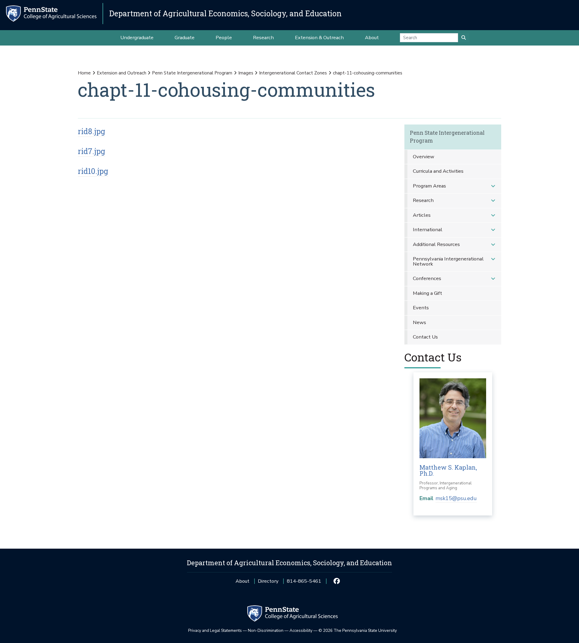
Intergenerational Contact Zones (293, 73)
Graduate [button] (185, 37)
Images (245, 73)
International (427, 229)
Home (84, 73)
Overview (423, 156)
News (419, 322)
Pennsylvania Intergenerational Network (448, 261)
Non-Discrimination (265, 630)
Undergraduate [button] (136, 37)
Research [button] (263, 37)
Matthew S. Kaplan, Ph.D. (448, 470)
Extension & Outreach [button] (319, 37)
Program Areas (429, 185)
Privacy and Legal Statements (215, 630)
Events (421, 307)
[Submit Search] (463, 37)
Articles (422, 215)
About (242, 581)
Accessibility (301, 630)
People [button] (224, 37)
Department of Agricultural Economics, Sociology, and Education (225, 13)
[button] (493, 186)
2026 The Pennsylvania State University (357, 630)
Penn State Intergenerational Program (192, 73)
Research (423, 200)
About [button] (372, 37)
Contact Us (425, 336)
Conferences (427, 278)
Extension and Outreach (121, 73)
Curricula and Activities (438, 171)
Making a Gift (427, 293)
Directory (268, 581)
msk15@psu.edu (456, 498)
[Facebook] (336, 581)
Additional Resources (436, 244)
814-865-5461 (304, 583)
